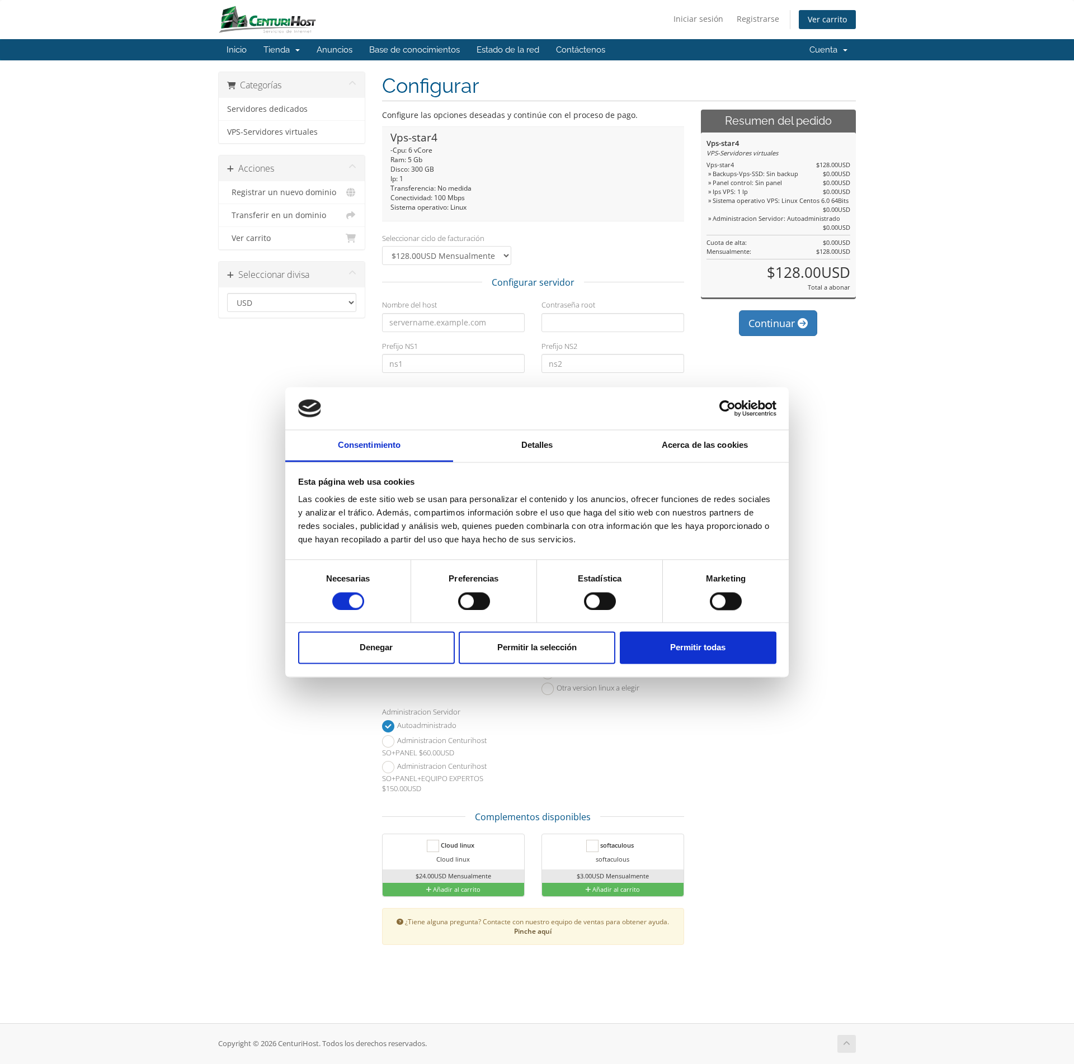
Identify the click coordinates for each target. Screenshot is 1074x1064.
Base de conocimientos (414, 50)
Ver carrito (827, 19)
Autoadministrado (425, 725)
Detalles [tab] (537, 445)
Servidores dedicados (267, 109)
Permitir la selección (537, 647)
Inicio (237, 50)
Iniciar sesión (698, 18)
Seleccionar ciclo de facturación (433, 238)
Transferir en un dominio (276, 215)
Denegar (376, 647)
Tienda (278, 50)
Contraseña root (568, 305)
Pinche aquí (533, 930)
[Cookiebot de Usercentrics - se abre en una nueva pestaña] (727, 408)
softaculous (616, 845)
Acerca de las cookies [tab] (705, 445)
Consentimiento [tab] (369, 445)
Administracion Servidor (421, 712)
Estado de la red (508, 50)
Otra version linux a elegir (597, 688)
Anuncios (334, 50)
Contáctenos (580, 50)
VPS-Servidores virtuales (272, 132)
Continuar (773, 323)
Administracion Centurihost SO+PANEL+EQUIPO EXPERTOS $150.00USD (434, 777)
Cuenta (825, 50)
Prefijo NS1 (400, 346)
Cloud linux (456, 845)
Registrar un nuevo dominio (281, 192)
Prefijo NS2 (559, 346)
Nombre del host (409, 305)
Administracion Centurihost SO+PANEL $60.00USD (434, 746)
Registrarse (758, 18)
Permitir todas (698, 647)
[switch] (474, 601)
